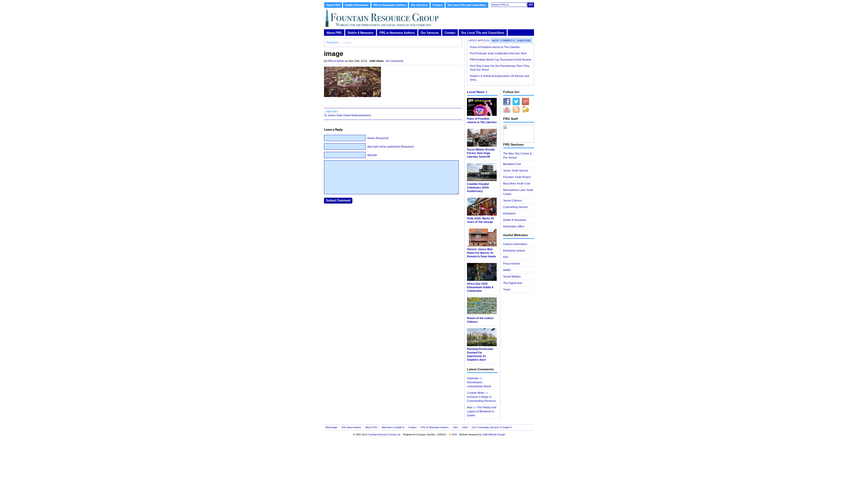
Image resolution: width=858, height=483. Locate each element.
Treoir (506, 289)
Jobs (455, 427)
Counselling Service (515, 207)
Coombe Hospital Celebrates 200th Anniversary (478, 187)
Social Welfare (512, 276)
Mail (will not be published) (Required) (390, 146)
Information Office (513, 226)
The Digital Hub (512, 283)
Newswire (332, 42)
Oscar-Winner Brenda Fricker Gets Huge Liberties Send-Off (481, 153)
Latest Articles (479, 40)
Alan (470, 407)
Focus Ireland (511, 263)
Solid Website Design (493, 434)
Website (372, 155)
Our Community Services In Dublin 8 (491, 427)
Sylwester (473, 378)
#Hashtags (331, 427)
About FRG (333, 5)
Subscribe (524, 40)
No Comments (394, 61)
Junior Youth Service (515, 170)
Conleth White (475, 392)
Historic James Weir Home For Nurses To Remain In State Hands (481, 253)
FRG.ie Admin (336, 61)
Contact (438, 5)
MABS (507, 270)
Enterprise (509, 213)
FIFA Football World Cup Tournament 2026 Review (500, 59)
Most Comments (503, 40)
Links (465, 427)
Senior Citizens (512, 200)
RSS (454, 434)
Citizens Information (515, 244)
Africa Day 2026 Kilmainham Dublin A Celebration (480, 287)
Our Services (419, 5)
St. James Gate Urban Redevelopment (347, 113)
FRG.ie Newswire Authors (389, 5)
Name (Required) (378, 138)
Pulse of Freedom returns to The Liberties (495, 47)
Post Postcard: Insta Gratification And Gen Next (498, 53)
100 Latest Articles (351, 427)
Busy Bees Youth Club (516, 183)
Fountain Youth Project (517, 177)
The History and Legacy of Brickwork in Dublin (481, 411)
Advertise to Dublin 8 (393, 427)
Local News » (477, 92)
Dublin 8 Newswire (356, 5)
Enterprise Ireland (514, 250)
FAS (505, 257)
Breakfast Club (512, 164)
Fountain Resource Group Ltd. (384, 434)
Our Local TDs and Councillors (467, 5)
